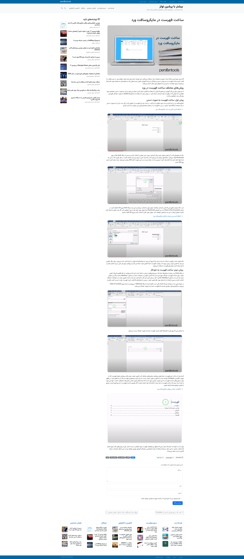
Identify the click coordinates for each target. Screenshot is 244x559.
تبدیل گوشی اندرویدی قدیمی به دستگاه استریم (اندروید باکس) (85, 99)
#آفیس (127, 457)
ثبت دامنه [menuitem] (180, 2)
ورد (175, 103)
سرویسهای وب (151, 522)
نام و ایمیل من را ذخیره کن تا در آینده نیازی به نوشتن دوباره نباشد (160, 498)
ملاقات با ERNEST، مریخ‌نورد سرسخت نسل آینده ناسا (125, 544)
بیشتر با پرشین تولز (171, 6)
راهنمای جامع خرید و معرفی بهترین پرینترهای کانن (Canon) (84, 49)
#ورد (107, 457)
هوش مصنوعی (75, 522)
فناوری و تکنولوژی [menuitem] (74, 8)
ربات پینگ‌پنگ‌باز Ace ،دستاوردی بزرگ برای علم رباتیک (83, 90)
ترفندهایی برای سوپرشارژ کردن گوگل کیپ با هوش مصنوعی (151, 537)
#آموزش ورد (121, 457)
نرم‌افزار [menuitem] (83, 8)
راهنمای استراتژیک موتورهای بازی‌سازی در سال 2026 (84, 74)
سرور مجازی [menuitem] (143, 2)
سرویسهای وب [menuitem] (101, 8)
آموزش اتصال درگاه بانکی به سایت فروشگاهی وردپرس (177, 529)
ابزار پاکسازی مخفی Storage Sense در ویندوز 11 (85, 65)
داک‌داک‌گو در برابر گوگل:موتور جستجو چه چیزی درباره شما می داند (151, 529)
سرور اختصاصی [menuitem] (153, 2)
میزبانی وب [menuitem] (172, 2)
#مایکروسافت (113, 457)
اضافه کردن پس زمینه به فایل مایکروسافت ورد (167, 216)
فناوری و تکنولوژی (125, 522)
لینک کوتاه (159, 457)
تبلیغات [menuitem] (168, 557)
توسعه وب (178, 522)
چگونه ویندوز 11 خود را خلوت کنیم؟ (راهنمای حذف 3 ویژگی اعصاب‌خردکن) (84, 32)
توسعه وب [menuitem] (111, 8)
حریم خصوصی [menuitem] (159, 557)
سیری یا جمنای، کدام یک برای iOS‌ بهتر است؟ (86, 57)
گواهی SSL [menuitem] (163, 2)
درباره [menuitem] (174, 557)
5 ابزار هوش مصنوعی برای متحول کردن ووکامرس (176, 536)
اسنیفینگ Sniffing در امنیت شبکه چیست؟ (86, 40)
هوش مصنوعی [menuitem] (91, 8)
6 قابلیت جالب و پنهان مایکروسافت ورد (169, 389)
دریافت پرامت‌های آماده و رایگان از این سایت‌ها (85, 82)
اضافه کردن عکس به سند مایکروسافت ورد (168, 109)
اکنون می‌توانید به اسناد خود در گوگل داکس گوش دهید (150, 544)
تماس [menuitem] (180, 557)
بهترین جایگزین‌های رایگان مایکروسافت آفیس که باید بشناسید (84, 24)
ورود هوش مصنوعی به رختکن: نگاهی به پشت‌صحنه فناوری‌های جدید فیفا (125, 536)
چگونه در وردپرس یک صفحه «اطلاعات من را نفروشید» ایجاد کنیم (176, 543)
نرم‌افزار (132, 457)
